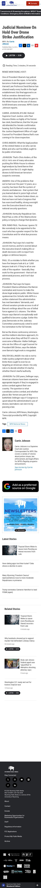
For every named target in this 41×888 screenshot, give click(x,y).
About (7, 801)
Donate (34, 3)
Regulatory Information (13, 827)
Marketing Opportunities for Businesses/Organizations (14, 816)
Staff (6, 822)
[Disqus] (20, 731)
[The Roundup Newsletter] (20, 515)
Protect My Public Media (13, 836)
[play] (3, 885)
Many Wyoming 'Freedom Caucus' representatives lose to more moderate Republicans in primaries (18, 577)
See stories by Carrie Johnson (23, 468)
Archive (7, 841)
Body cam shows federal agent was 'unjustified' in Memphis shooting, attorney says (28, 665)
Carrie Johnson (8, 42)
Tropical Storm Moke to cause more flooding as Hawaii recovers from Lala (27, 621)
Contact (7, 806)
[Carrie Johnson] (7, 444)
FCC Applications (11, 831)
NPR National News (17, 424)
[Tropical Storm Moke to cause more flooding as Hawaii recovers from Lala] (9, 550)
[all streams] (38, 885)
